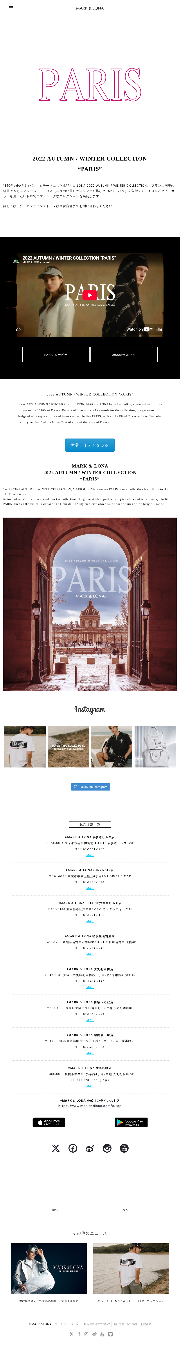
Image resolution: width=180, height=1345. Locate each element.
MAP (90, 855)
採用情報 (132, 1324)
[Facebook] (79, 1334)
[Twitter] (71, 1334)
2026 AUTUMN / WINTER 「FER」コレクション (131, 1301)
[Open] (25, 746)
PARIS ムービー (56, 354)
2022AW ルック (124, 354)
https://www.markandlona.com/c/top (90, 1106)
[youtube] (102, 1334)
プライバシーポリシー (68, 1324)
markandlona (24, 729)
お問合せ (146, 1324)
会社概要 (118, 1324)
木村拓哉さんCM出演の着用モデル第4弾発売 (48, 1301)
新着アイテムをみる (90, 445)
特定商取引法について (97, 1324)
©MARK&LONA (40, 1324)
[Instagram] (41, 763)
